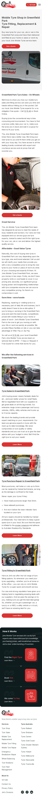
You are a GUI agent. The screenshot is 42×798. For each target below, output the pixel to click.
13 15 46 (27, 111)
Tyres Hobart (26, 752)
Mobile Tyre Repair (9, 747)
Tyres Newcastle (27, 760)
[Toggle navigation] (39, 4)
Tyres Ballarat (26, 728)
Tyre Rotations (7, 763)
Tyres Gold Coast (28, 741)
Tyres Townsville (27, 764)
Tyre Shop (6, 728)
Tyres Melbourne (27, 756)
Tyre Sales (6, 732)
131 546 (5, 780)
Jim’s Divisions (7, 792)
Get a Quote (11, 46)
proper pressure (22, 525)
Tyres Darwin (26, 736)
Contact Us (6, 784)
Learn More (17, 444)
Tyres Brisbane (27, 732)
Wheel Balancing (8, 759)
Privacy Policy (7, 788)
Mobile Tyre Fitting (9, 743)
